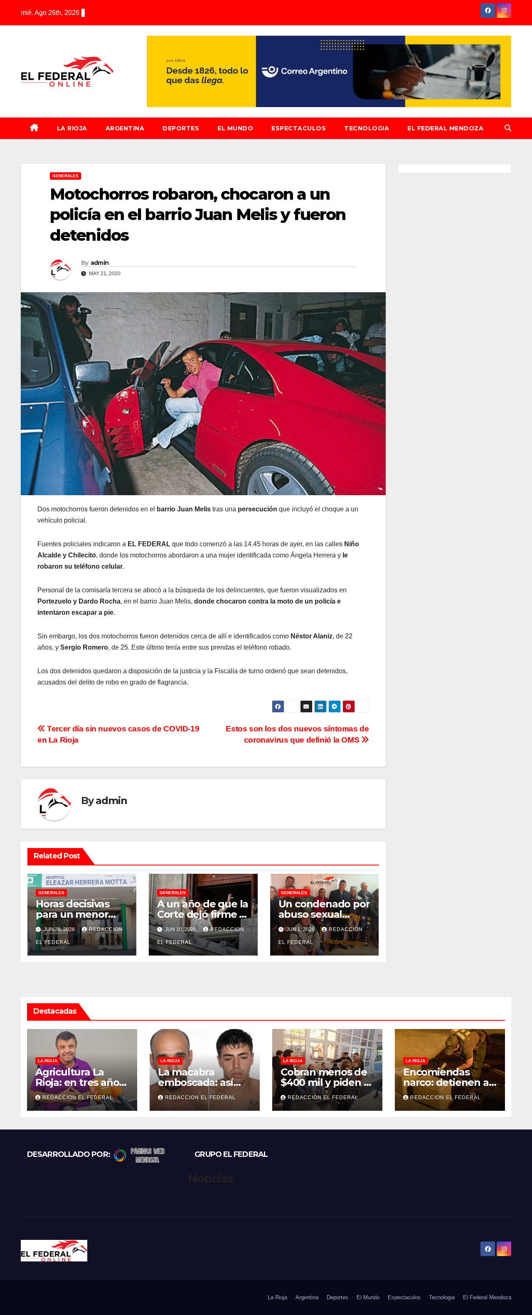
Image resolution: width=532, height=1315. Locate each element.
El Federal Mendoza (445, 128)
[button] (508, 128)
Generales (65, 176)
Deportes (181, 128)
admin (100, 262)
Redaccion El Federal (77, 1097)
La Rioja (72, 128)
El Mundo (235, 128)
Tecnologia (366, 128)
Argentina (125, 128)
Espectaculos (298, 128)
